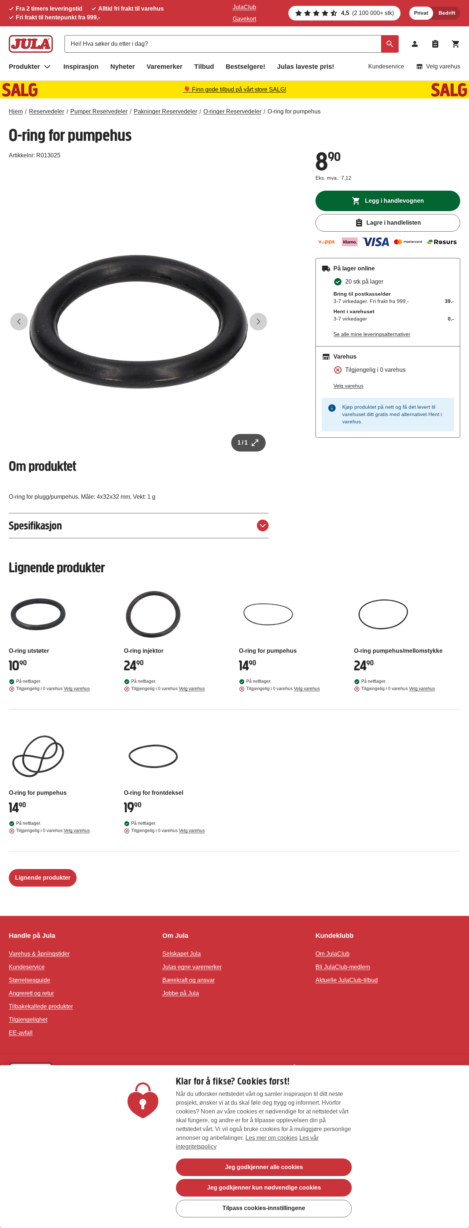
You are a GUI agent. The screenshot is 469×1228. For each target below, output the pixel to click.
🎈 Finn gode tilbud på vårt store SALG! (234, 89)
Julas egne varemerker (192, 967)
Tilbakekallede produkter (41, 1006)
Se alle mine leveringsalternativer (371, 334)
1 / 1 (242, 442)
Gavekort (244, 19)
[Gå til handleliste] (435, 44)
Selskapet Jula (181, 954)
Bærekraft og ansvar (188, 980)
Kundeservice (386, 66)
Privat (421, 13)
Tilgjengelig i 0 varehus (53, 688)
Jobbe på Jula (180, 993)
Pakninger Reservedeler (165, 111)
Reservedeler (46, 111)
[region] (234, 1146)
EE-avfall (21, 1033)
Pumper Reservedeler (99, 111)
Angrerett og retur (31, 993)
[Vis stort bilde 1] (139, 322)
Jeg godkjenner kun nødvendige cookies (264, 1187)
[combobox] (231, 44)
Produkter (24, 66)
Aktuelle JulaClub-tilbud (346, 980)
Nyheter (122, 66)
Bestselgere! (245, 66)
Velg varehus (443, 66)
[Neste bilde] (258, 321)
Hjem (16, 111)
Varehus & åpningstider (39, 954)
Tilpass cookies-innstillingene (263, 1208)
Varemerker (164, 66)
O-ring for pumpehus (294, 111)
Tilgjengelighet (28, 1020)
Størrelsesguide (29, 980)
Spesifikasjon (35, 525)
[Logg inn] (415, 44)
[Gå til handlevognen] (456, 44)
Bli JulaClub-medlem (342, 967)
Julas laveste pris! (305, 66)
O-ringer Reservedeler (232, 111)
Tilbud (204, 66)
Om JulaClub (332, 954)
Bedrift (447, 13)
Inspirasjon (81, 66)
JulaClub (244, 7)
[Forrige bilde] (19, 321)
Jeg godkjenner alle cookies (264, 1167)
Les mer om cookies (271, 1138)
